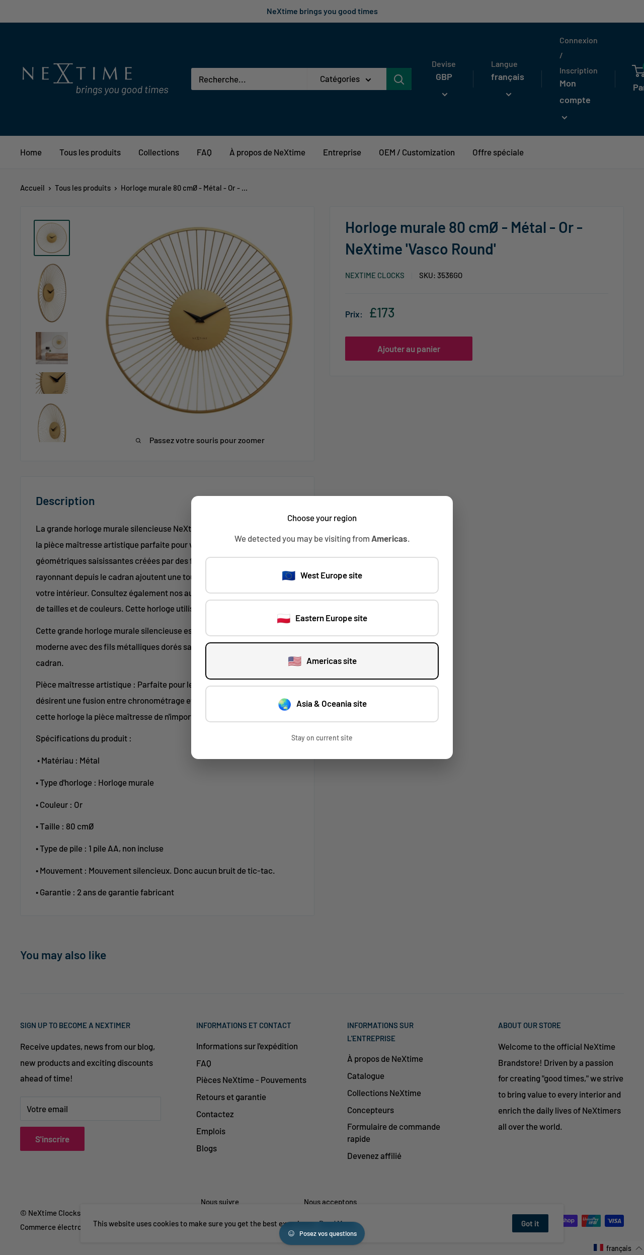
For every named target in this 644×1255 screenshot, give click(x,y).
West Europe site (322, 574)
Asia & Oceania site (322, 703)
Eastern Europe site (322, 617)
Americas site (322, 660)
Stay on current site (322, 737)
